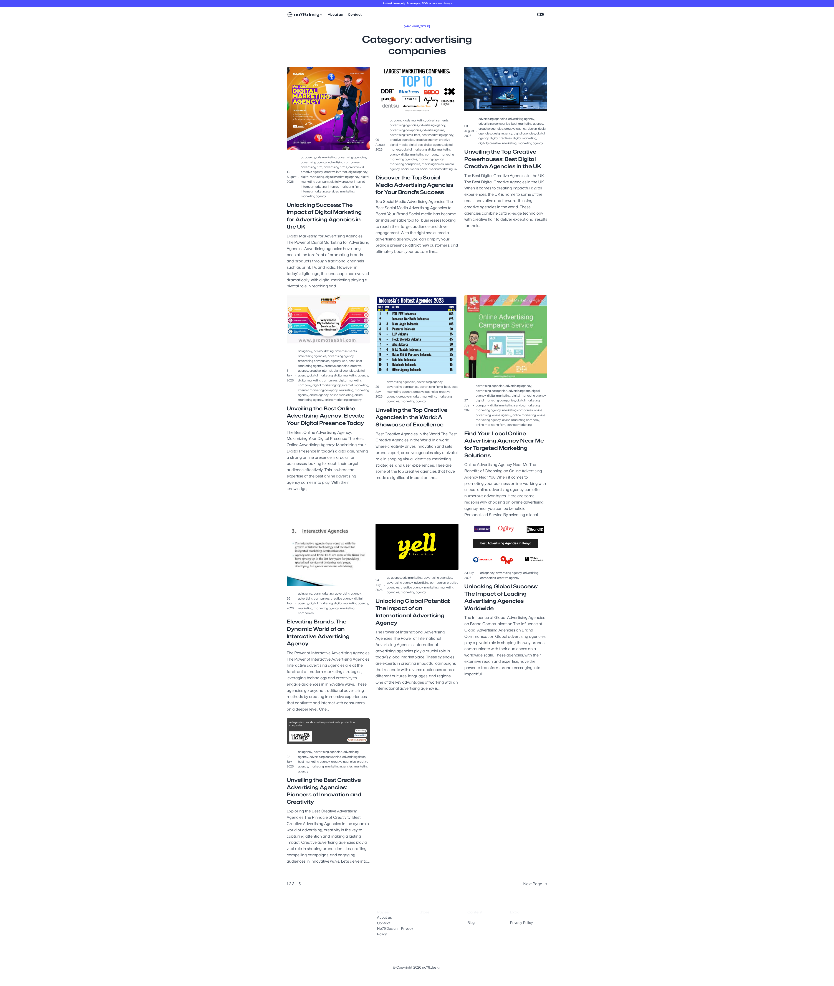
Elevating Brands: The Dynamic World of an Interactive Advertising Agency (318, 632)
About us (384, 917)
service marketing (519, 424)
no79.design (308, 14)
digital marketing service (507, 405)
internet (359, 181)
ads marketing (326, 157)
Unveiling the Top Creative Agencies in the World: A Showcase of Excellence (411, 417)
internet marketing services (320, 191)
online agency (319, 395)
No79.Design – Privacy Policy (395, 931)
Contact (384, 923)
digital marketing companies (318, 380)
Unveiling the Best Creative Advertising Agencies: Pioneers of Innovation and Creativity (324, 791)
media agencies (433, 164)
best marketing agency (437, 135)
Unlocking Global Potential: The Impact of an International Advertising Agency (413, 612)
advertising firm (312, 167)
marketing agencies (403, 159)
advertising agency (314, 162)
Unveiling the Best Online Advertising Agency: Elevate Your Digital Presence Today (325, 415)
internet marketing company (318, 390)
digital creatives (501, 138)
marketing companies (405, 164)
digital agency (357, 172)
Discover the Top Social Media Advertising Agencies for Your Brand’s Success (414, 184)
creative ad (356, 167)
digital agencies (524, 133)
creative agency (312, 172)
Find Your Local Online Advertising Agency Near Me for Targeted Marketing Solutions (504, 444)
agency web (339, 361)
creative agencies (402, 139)
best (417, 135)
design (532, 128)
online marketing (341, 395)
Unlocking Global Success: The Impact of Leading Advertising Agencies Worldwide (501, 597)
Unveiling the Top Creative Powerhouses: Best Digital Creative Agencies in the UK (502, 159)
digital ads (416, 144)
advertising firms (335, 167)
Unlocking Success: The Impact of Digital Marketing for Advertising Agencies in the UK (324, 216)
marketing (347, 191)
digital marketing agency (342, 177)
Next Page (535, 884)
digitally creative (341, 181)
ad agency (308, 157)
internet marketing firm (344, 186)
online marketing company (343, 399)
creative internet (335, 172)
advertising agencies (352, 157)
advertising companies (344, 162)
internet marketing (314, 186)
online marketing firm (490, 424)
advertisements (437, 120)
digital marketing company (419, 154)
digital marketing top (327, 385)
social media (410, 169)
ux (455, 169)
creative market (409, 396)
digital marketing (312, 177)
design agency (502, 133)
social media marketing (436, 169)
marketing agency (313, 196)
